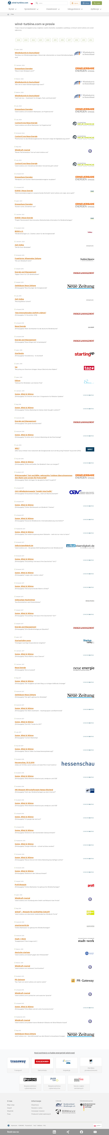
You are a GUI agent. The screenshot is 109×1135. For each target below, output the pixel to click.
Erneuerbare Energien (24, 68)
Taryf (34, 1125)
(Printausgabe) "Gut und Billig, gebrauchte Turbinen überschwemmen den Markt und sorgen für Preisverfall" (43, 476)
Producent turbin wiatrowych (41, 1114)
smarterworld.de (22, 925)
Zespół (9, 1108)
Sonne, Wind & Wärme (24, 394)
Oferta (87, 3)
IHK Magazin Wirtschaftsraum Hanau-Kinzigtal (34, 789)
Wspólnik (10, 1111)
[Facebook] (81, 1131)
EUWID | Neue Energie (24, 190)
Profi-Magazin (20, 884)
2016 (76, 40)
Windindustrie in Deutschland (27, 53)
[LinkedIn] (54, 1131)
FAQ (44, 1125)
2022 (33, 40)
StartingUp (19, 353)
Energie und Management (25, 272)
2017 (69, 40)
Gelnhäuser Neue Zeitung (25, 285)
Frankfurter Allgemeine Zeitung (28, 258)
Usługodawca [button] (74, 9)
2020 (47, 40)
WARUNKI (21, 1125)
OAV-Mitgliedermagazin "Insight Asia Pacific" (33, 491)
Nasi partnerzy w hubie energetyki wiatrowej (54, 1053)
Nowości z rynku (36, 1108)
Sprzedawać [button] (30, 9)
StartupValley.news (23, 640)
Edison (17, 380)
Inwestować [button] (51, 9)
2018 (62, 40)
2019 (55, 40)
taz (16, 367)
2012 (90, 40)
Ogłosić (76, 3)
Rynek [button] (11, 9)
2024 (26, 40)
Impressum (14, 1125)
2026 (18, 40)
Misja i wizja (10, 1105)
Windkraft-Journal (22, 150)
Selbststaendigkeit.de (24, 545)
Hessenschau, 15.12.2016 (24, 762)
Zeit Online (19, 245)
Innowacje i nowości (37, 1111)
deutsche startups (22, 952)
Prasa (8, 1114)
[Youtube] (95, 1131)
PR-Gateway (20, 979)
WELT (17, 448)
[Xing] (67, 1131)
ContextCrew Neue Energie (26, 123)
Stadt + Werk (20, 939)
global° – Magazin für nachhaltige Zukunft (32, 912)
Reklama (39, 1125)
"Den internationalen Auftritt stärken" (30, 313)
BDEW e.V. (19, 231)
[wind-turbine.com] (8, 14)
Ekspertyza (35, 1105)
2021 (40, 40)
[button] (32, 3)
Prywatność (28, 1125)
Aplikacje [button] (95, 9)
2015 (83, 40)
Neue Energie (20, 326)
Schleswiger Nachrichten (25, 600)
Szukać (98, 3)
